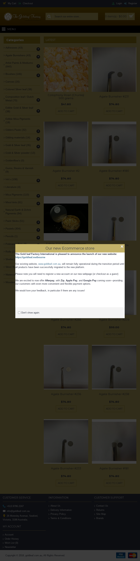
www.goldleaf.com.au (49, 264)
